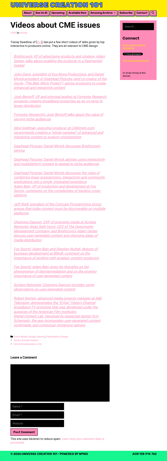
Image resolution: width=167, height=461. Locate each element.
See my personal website (136, 60)
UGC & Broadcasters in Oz (28, 344)
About (28, 12)
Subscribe (126, 12)
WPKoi (83, 454)
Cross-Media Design (24, 336)
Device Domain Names (26, 340)
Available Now (77, 12)
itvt (39, 42)
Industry (41, 336)
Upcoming (58, 12)
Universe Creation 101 (56, 5)
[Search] (153, 12)
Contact (141, 12)
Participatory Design (57, 336)
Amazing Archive (101, 12)
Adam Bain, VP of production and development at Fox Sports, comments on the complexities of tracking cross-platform (57, 190)
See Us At (41, 12)
